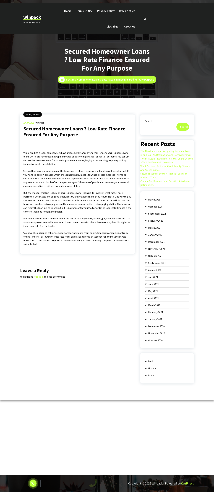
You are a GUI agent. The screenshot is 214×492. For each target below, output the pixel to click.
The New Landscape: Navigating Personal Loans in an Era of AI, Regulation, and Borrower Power (165, 153)
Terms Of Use (84, 11)
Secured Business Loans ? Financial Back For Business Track (163, 175)
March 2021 (154, 305)
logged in (39, 276)
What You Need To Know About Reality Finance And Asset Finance (165, 168)
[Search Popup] (145, 19)
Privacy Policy (106, 11)
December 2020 (156, 326)
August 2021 (154, 269)
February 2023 (155, 220)
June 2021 (153, 284)
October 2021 (155, 255)
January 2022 (155, 234)
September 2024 (157, 213)
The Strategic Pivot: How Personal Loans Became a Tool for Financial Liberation (166, 160)
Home (68, 11)
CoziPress (187, 483)
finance (152, 368)
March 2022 (154, 227)
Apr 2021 (28, 122)
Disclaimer (113, 26)
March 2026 (154, 199)
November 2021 (156, 248)
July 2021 (153, 277)
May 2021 (153, 291)
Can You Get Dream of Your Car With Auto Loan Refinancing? (165, 183)
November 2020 (156, 333)
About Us (129, 26)
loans (36, 114)
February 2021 (155, 312)
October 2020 (155, 340)
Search (148, 121)
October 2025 (155, 206)
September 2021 (157, 262)
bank (28, 114)
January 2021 (155, 319)
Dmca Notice (127, 11)
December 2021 (156, 241)
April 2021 (153, 298)
